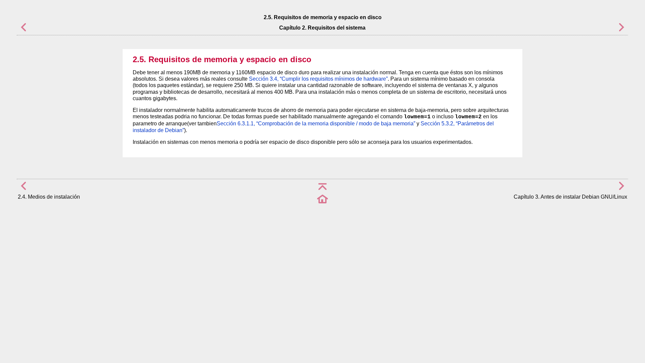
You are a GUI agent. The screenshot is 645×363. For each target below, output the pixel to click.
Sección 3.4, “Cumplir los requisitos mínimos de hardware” (318, 79)
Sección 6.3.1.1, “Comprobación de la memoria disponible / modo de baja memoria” (316, 123)
